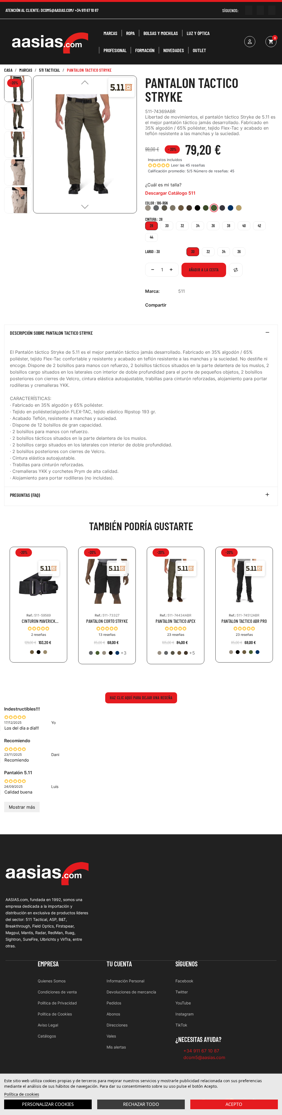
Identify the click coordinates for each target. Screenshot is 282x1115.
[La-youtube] (248, 10)
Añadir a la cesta (204, 269)
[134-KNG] (32, 652)
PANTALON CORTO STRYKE (107, 621)
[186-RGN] (97, 653)
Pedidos (114, 1003)
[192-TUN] (173, 653)
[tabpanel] (38, 609)
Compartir (181, 305)
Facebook (184, 981)
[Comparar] (236, 270)
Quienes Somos (52, 981)
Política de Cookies (55, 1014)
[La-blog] (271, 10)
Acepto (234, 1104)
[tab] (141, 334)
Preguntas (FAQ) (25, 495)
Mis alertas (116, 1047)
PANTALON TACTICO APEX (176, 621)
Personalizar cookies (48, 1104)
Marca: (152, 291)
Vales (111, 1036)
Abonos (113, 1014)
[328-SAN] (45, 652)
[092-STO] (91, 653)
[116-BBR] (179, 653)
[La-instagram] (260, 10)
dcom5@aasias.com (56, 10)
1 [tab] (141, 676)
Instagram (184, 1014)
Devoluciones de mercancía (131, 992)
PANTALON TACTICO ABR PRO (244, 621)
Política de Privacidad (57, 1003)
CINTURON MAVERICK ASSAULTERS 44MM (38, 621)
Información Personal (125, 981)
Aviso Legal (48, 1025)
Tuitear (190, 305)
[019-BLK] (38, 652)
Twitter (181, 992)
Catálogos (47, 1036)
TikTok (181, 1025)
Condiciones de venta (57, 992)
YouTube (183, 1003)
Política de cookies (21, 1094)
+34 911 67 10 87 (86, 10)
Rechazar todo (141, 1104)
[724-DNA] (117, 653)
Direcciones (117, 1025)
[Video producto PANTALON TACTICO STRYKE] (14, 229)
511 (181, 291)
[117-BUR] (186, 653)
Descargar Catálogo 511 (170, 193)
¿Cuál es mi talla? (163, 184)
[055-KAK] (104, 653)
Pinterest (198, 305)
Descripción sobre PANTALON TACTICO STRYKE (51, 333)
